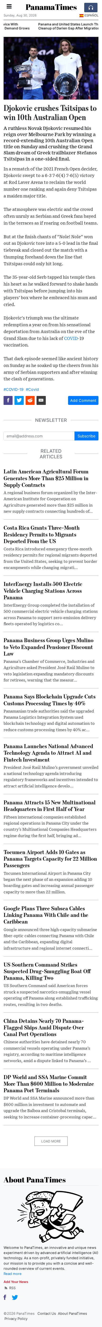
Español (91, 15)
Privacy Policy (16, 1319)
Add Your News (16, 1282)
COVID (71, 338)
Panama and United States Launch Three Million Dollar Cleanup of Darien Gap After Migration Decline (49, 26)
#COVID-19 (13, 389)
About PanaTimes (72, 1313)
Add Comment (83, 400)
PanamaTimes (51, 7)
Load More (51, 1141)
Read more (13, 1274)
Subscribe (86, 436)
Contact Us (46, 1313)
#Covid (32, 389)
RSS (12, 1288)
